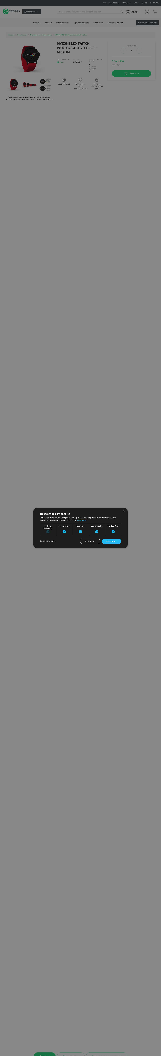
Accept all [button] (111, 541)
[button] (47, 541)
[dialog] (80, 528)
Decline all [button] (90, 541)
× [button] (124, 511)
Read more (81, 520)
